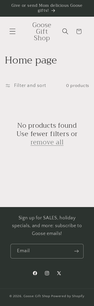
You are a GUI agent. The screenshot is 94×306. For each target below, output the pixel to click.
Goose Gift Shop (37, 296)
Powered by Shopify (68, 296)
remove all (47, 142)
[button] (13, 31)
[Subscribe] (76, 251)
